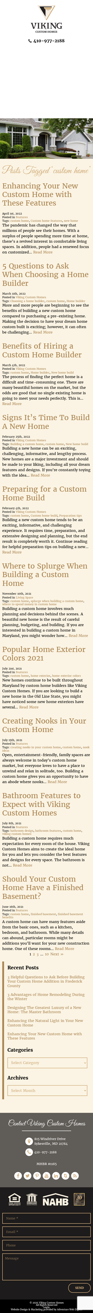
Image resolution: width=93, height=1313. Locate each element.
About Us (11, 51)
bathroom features (48, 831)
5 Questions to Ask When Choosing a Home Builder (45, 275)
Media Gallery (16, 102)
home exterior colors (66, 676)
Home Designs (16, 61)
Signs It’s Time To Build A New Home (46, 422)
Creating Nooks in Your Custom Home (44, 725)
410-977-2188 (48, 40)
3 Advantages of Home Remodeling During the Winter (46, 996)
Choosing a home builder (27, 301)
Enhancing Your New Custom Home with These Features (40, 194)
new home (71, 221)
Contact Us (13, 113)
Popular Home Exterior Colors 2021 (44, 654)
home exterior (40, 676)
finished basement (43, 914)
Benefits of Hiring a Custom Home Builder (42, 350)
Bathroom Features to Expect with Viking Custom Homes (41, 804)
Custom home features (46, 221)
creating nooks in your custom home (35, 747)
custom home (19, 221)
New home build (62, 372)
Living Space (24, 597)
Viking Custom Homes (31, 297)
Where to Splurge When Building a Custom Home (44, 575)
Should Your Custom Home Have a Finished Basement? (43, 888)
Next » (57, 954)
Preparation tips (70, 516)
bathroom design (21, 831)
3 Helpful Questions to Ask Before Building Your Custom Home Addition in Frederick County (46, 981)
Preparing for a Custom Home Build (44, 493)
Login (46, 1307)
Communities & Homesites (27, 71)
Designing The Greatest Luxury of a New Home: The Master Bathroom (44, 1009)
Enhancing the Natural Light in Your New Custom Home (45, 1022)
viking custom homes (16, 834)
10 (47, 954)
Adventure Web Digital (69, 1309)
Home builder (76, 301)
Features (22, 217)
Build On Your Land (21, 82)
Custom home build (44, 516)
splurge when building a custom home (57, 601)
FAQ (7, 92)
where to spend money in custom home (29, 604)
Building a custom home (27, 444)
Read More (43, 252)
